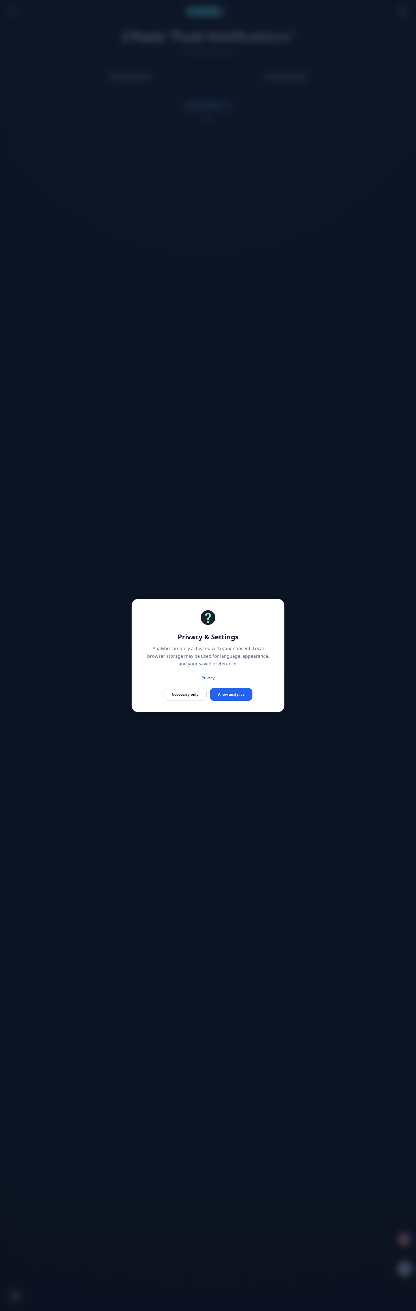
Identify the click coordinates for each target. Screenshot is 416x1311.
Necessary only (185, 694)
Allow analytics (231, 694)
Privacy (208, 678)
